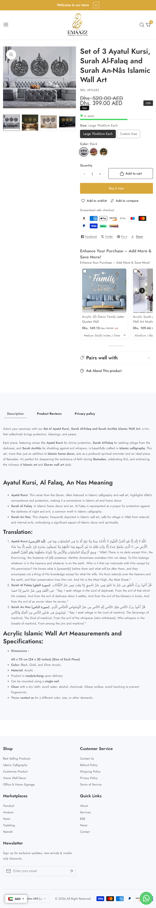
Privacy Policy (89, 778)
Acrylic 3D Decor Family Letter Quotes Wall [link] (103, 319)
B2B (82, 819)
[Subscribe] (71, 871)
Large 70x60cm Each (98, 134)
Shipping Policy (90, 771)
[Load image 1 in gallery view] (11, 122)
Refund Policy (89, 765)
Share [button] (139, 236)
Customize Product (15, 771)
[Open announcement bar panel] (96, 5)
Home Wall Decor (14, 778)
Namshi (8, 832)
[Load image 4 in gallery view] (67, 122)
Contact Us (87, 758)
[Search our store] (143, 25)
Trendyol (8, 806)
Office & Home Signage (19, 784)
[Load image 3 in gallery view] (48, 122)
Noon (6, 819)
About (84, 806)
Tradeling (9, 825)
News (83, 825)
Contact (85, 832)
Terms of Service (91, 784)
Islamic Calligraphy (15, 765)
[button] (142, 290)
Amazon (8, 812)
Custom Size (129, 134)
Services (85, 812)
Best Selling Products (16, 758)
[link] (104, 291)
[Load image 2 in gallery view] (30, 122)
